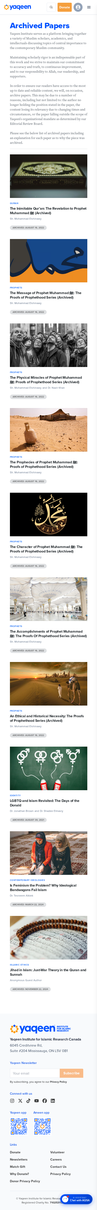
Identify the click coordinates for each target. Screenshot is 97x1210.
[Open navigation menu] (88, 7)
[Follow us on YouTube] (36, 1101)
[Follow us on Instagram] (12, 1101)
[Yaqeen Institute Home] (17, 7)
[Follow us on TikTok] (28, 1101)
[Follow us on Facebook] (44, 1101)
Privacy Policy (58, 1082)
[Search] (51, 7)
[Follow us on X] (20, 1101)
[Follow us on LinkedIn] (53, 1101)
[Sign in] (78, 7)
